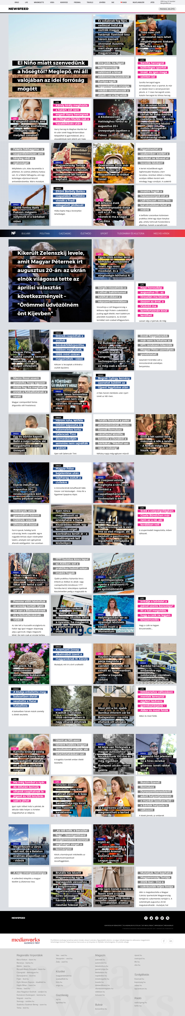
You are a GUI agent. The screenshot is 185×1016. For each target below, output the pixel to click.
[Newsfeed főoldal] (18, 918)
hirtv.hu (59, 982)
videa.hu (138, 985)
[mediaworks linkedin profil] (170, 941)
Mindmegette (39, 2)
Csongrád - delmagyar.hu (27, 972)
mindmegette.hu (102, 979)
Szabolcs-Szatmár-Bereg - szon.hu (32, 1004)
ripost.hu (138, 955)
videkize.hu (100, 992)
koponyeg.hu (140, 982)
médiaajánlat (168, 925)
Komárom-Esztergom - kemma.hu (31, 995)
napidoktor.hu (101, 976)
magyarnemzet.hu (64, 976)
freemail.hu (139, 979)
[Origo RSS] (167, 918)
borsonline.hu (101, 1009)
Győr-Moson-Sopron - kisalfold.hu (31, 982)
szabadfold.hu (62, 979)
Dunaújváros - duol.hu (26, 976)
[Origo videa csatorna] (162, 918)
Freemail (77, 2)
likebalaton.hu (101, 972)
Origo (17, 2)
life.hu (137, 962)
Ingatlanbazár (138, 2)
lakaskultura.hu (101, 966)
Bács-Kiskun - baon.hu (26, 960)
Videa (52, 2)
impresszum (158, 925)
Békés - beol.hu (23, 966)
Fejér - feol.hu (23, 979)
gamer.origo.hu (101, 969)
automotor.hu (101, 963)
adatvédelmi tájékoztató (112, 925)
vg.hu (58, 999)
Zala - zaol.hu (62, 962)
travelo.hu (99, 982)
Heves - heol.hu (23, 988)
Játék (152, 2)
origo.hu (59, 985)
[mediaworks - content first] (26, 941)
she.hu (137, 965)
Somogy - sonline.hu (25, 1001)
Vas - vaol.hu (61, 955)
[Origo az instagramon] (156, 918)
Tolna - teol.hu (23, 1008)
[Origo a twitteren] (151, 918)
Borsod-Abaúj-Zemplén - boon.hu (31, 969)
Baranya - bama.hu (25, 963)
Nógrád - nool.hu (24, 998)
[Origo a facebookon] (146, 918)
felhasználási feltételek (131, 925)
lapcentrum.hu (140, 989)
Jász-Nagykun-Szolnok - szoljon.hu (32, 992)
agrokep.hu (61, 1002)
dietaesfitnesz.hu (102, 985)
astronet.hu (100, 960)
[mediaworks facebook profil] (164, 941)
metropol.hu (139, 958)
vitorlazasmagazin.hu (104, 988)
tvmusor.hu (100, 995)
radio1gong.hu (140, 1002)
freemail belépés (167, 9)
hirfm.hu (138, 1006)
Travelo (90, 2)
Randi (124, 2)
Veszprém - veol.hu (64, 958)
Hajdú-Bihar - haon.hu (26, 985)
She (112, 2)
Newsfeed (64, 2)
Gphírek (102, 2)
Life (26, 2)
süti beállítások (147, 925)
